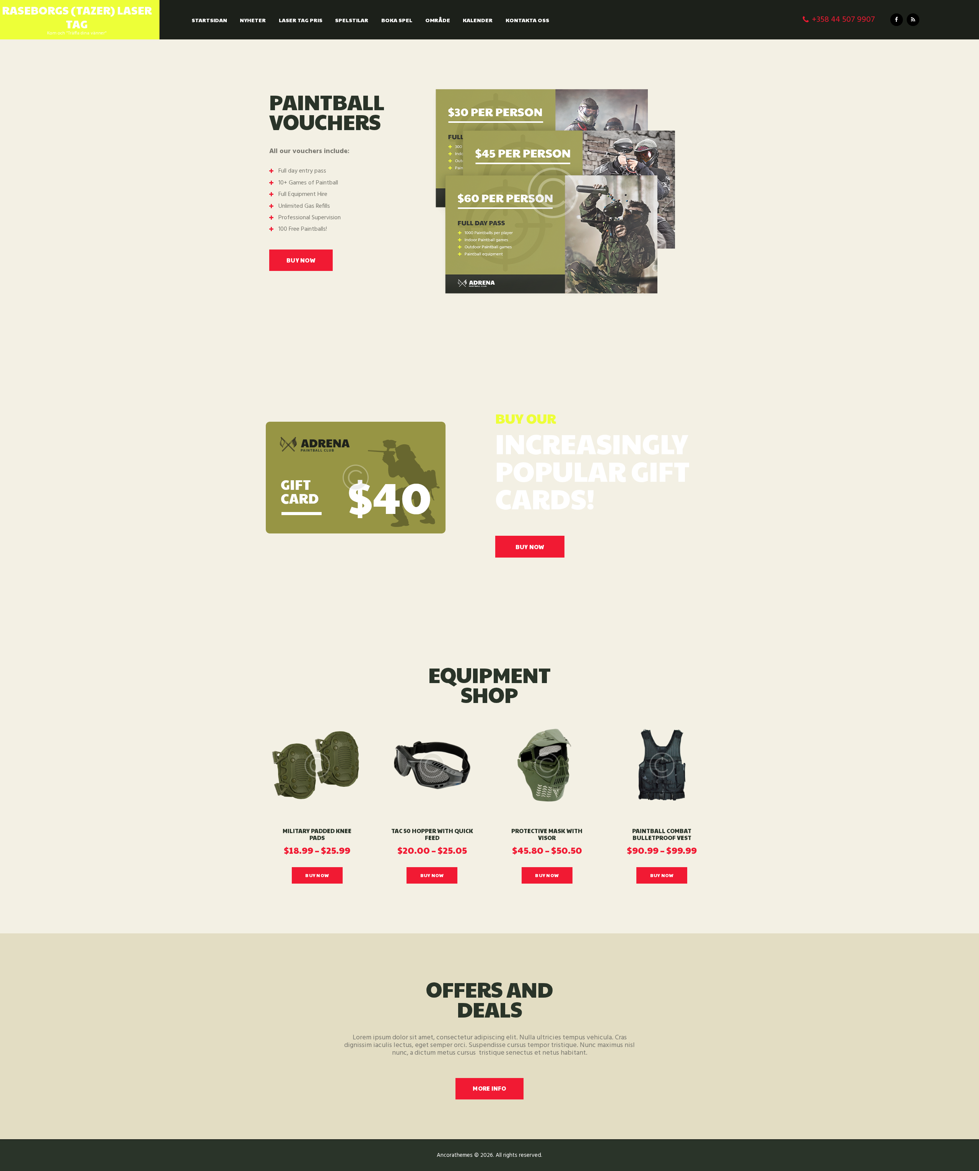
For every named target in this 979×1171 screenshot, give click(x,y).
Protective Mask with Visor (546, 834)
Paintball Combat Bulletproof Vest (661, 834)
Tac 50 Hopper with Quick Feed (432, 834)
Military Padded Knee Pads (317, 834)
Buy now (530, 547)
